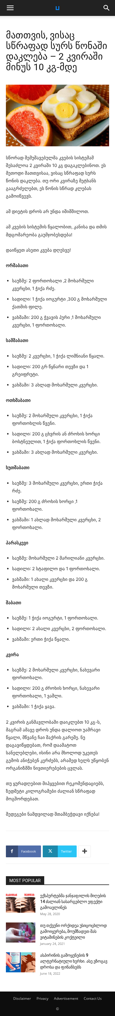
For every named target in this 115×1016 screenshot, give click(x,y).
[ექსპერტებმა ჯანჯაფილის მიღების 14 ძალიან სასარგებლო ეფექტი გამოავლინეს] (20, 903)
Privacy (42, 998)
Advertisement (66, 998)
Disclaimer (22, 998)
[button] (10, 8)
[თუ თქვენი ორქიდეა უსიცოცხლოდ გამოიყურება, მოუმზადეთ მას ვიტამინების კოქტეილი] (20, 932)
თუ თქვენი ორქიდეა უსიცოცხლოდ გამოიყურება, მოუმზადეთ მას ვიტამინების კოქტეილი (73, 931)
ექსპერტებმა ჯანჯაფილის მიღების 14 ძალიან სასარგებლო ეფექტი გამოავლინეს (73, 901)
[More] (84, 851)
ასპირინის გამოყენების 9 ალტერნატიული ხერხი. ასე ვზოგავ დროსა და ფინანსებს (73, 961)
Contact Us (93, 998)
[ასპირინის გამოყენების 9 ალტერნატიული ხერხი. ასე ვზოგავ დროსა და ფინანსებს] (20, 962)
